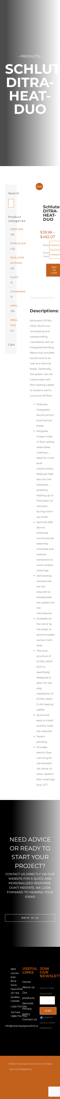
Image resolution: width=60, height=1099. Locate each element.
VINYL (14, 305)
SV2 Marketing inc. (41, 1069)
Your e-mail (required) (47, 990)
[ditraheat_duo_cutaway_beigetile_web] (36, 235)
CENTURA (16, 229)
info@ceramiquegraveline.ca (21, 1025)
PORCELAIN (18, 243)
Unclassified (17, 291)
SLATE (14, 277)
